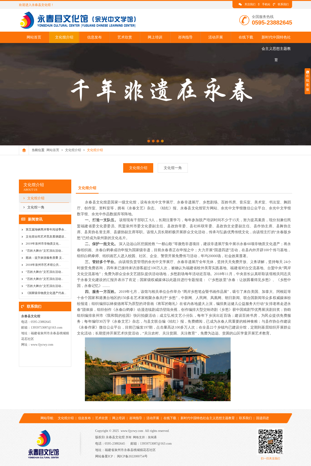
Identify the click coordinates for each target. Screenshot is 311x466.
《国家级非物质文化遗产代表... (46, 293)
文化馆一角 (173, 168)
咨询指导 (185, 37)
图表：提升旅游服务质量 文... (45, 257)
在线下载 (246, 37)
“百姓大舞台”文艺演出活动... (44, 250)
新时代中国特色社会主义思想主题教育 (276, 48)
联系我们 (283, 4)
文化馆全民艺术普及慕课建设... (46, 236)
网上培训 (155, 37)
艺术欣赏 (124, 37)
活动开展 (215, 37)
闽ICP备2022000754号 (132, 456)
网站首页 (34, 37)
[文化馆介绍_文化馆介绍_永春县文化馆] (80, 28)
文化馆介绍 (64, 37)
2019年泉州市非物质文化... (43, 243)
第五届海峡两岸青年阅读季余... (46, 229)
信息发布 (94, 37)
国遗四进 (262, 418)
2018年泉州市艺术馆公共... (43, 264)
